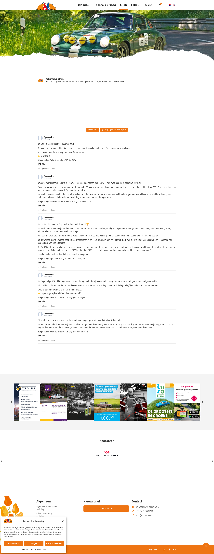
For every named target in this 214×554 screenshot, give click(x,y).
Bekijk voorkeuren (54, 544)
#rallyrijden (72, 297)
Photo (44, 164)
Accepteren (13, 544)
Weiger (34, 544)
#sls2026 (72, 160)
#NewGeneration (80, 331)
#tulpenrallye (43, 160)
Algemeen (43, 501)
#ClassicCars (87, 201)
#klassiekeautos (64, 201)
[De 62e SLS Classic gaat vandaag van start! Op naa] (54, 95)
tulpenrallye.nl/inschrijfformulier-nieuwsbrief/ (61, 293)
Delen (53, 169)
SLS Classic (45, 156)
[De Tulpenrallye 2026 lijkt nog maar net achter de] (159, 95)
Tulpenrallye (49, 137)
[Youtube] (174, 550)
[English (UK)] (174, 5)
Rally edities (83, 5)
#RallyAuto (82, 297)
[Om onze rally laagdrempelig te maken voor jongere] (90, 95)
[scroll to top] (206, 546)
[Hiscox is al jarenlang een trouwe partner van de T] (159, 116)
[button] (62, 521)
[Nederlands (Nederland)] (170, 5)
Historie (135, 5)
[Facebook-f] (169, 550)
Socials (123, 5)
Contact (44, 549)
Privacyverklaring (35, 549)
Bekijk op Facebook (43, 169)
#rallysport (76, 201)
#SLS (66, 160)
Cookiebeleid (25, 549)
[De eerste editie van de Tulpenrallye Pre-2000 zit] (124, 95)
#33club (53, 201)
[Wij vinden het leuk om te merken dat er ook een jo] (54, 116)
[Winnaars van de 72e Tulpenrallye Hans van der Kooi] (124, 116)
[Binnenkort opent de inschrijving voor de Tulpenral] (90, 116)
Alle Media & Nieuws (106, 5)
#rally (60, 160)
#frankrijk (62, 297)
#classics (54, 160)
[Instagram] (164, 550)
